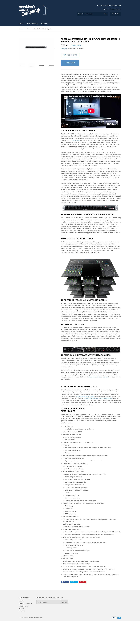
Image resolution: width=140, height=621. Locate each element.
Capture (105, 377)
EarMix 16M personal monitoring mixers (98, 398)
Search (21, 601)
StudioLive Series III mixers (85, 396)
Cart (117, 14)
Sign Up (64, 602)
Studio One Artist (95, 377)
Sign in (105, 9)
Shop (21, 24)
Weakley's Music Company (33, 617)
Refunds (21, 608)
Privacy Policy (23, 606)
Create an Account (115, 9)
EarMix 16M (75, 140)
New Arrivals (32, 24)
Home (21, 29)
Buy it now (70, 63)
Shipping (64, 48)
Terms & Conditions (25, 603)
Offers (44, 24)
